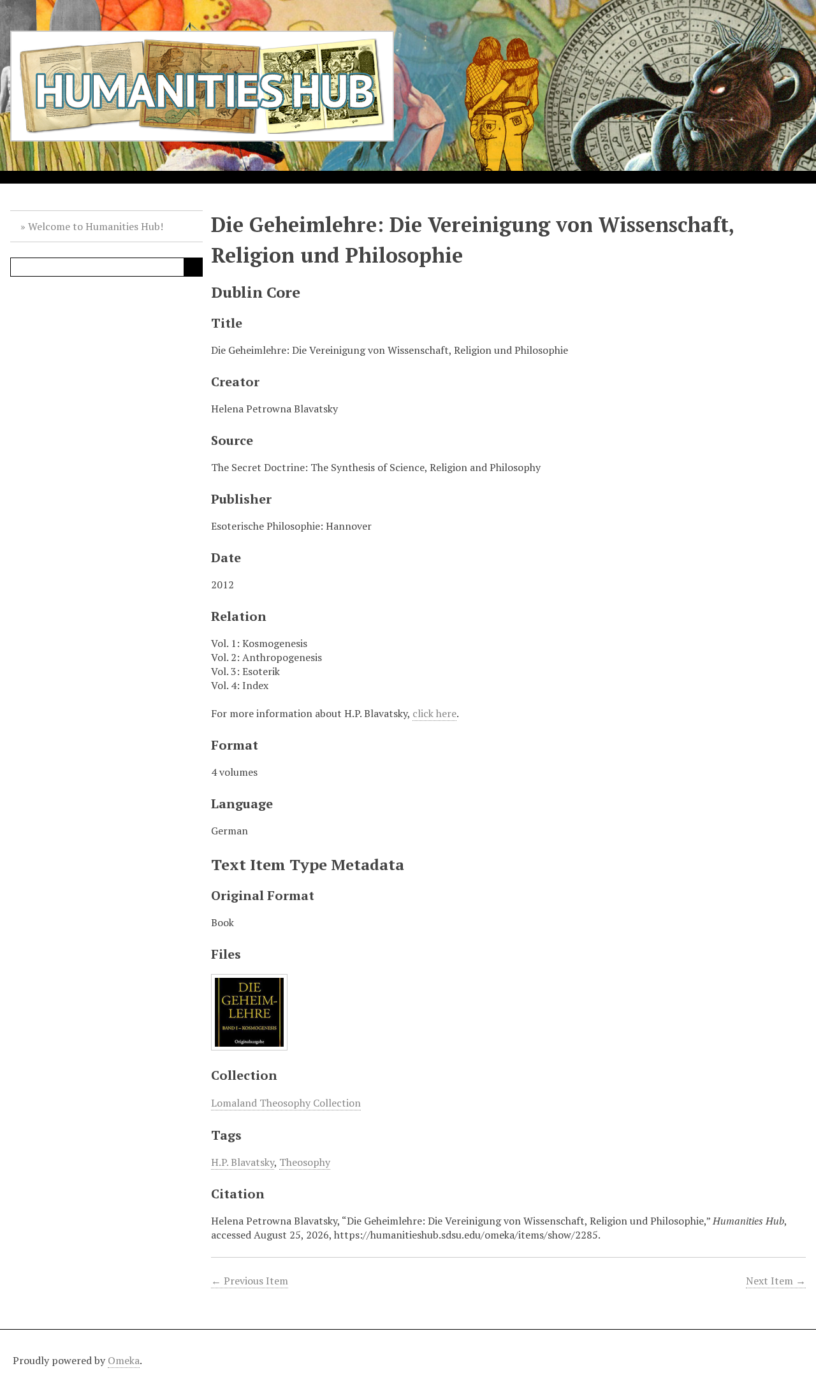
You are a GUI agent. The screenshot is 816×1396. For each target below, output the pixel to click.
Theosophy (304, 1162)
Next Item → (776, 1281)
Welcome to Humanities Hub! (95, 226)
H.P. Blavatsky (242, 1162)
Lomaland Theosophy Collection (286, 1103)
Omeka (124, 1360)
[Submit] (193, 267)
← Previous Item (249, 1281)
